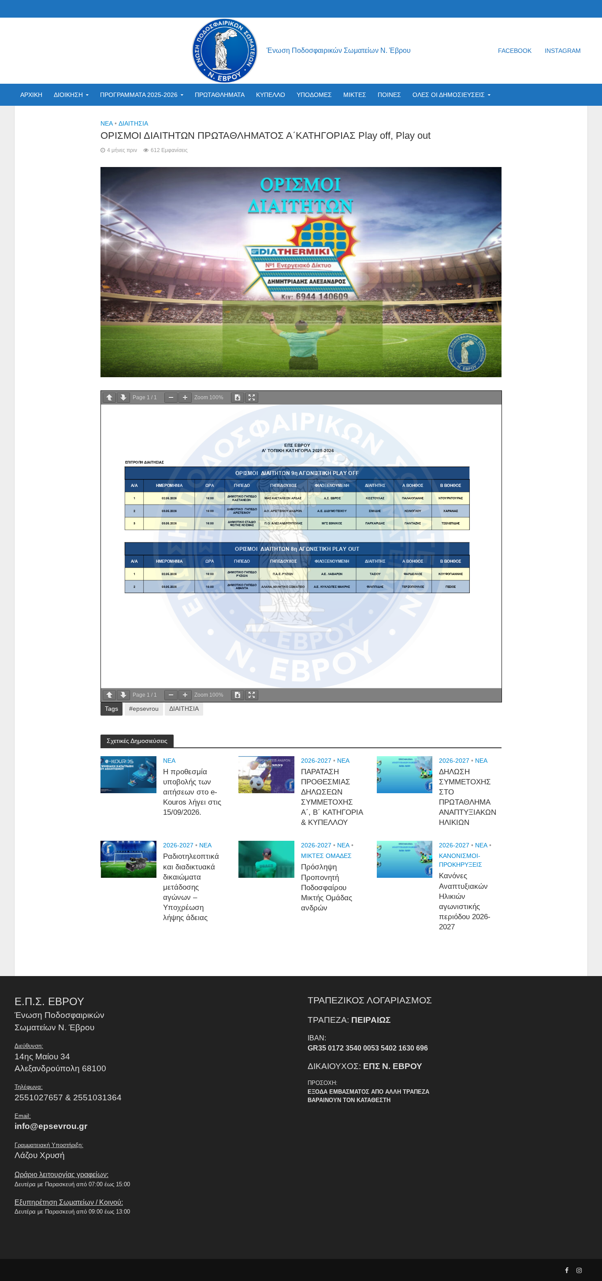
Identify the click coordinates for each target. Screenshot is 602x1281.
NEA (106, 123)
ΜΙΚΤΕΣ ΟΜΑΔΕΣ (326, 855)
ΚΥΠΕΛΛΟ (270, 94)
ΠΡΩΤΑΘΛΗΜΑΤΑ (220, 94)
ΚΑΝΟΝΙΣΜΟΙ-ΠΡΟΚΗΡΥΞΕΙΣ (460, 860)
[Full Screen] (251, 398)
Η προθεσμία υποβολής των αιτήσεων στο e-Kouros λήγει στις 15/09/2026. (192, 792)
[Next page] (123, 398)
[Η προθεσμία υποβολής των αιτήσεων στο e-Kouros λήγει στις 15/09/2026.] (128, 774)
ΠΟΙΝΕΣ (389, 94)
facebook (514, 50)
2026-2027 (316, 760)
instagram (563, 50)
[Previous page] (109, 398)
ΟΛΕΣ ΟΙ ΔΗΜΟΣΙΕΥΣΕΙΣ (448, 94)
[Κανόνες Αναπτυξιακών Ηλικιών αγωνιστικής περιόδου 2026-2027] (405, 859)
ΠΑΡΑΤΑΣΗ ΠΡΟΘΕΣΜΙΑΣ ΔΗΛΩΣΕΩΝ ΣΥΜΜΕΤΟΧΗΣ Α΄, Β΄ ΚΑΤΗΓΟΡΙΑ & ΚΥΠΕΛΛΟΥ (332, 797)
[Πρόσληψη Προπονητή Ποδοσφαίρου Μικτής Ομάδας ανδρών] (266, 859)
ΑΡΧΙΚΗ (31, 94)
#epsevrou (144, 708)
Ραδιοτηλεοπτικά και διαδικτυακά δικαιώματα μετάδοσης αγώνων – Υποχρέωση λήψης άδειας (191, 887)
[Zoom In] (185, 398)
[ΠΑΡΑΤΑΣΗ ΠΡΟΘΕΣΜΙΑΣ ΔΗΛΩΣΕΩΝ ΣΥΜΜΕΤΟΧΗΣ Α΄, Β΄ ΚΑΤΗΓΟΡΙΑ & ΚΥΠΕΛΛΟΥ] (266, 774)
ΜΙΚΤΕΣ (354, 94)
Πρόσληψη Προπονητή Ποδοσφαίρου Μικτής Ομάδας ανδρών (326, 887)
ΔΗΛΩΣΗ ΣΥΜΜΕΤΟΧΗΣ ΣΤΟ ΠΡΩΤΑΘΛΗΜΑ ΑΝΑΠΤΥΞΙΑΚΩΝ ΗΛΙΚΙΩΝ (467, 797)
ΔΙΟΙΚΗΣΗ (68, 94)
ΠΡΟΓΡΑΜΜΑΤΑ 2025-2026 (139, 94)
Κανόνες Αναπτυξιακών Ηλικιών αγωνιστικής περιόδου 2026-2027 (465, 901)
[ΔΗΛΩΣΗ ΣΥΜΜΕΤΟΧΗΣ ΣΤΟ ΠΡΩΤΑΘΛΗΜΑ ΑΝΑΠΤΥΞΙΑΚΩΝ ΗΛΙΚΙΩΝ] (405, 774)
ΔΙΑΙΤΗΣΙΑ (133, 123)
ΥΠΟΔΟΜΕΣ (314, 94)
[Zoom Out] (171, 398)
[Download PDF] (237, 398)
